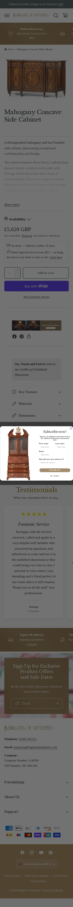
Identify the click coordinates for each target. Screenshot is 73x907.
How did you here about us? (51, 459)
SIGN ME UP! (54, 470)
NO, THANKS (54, 476)
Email (41, 451)
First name (43, 444)
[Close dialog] (71, 428)
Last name (59, 444)
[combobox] (54, 462)
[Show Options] (69, 462)
